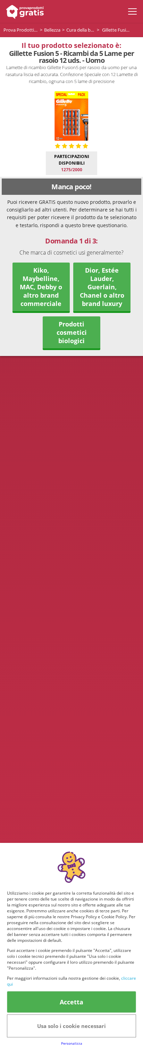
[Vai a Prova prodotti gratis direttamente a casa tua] (23, 11)
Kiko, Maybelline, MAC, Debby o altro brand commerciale (41, 287)
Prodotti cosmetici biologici (72, 332)
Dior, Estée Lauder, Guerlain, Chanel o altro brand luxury (102, 287)
